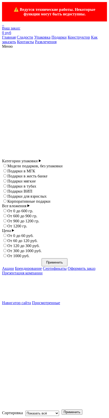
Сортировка (12, 413)
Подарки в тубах (21, 186)
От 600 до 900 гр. (22, 216)
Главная (9, 37)
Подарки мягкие (21, 181)
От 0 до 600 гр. (20, 211)
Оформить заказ (81, 268)
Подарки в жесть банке (27, 176)
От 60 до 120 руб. (22, 241)
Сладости (25, 37)
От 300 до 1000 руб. (24, 251)
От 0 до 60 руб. (20, 235)
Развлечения (46, 42)
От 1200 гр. (17, 226)
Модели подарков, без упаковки (35, 166)
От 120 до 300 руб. (23, 246)
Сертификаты (55, 268)
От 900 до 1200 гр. (23, 221)
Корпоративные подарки (28, 201)
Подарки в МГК (21, 171)
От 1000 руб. (18, 256)
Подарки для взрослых (27, 196)
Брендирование (28, 268)
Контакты (25, 42)
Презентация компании (22, 273)
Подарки (59, 37)
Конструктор (79, 37)
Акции (8, 268)
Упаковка (42, 37)
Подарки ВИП (19, 191)
